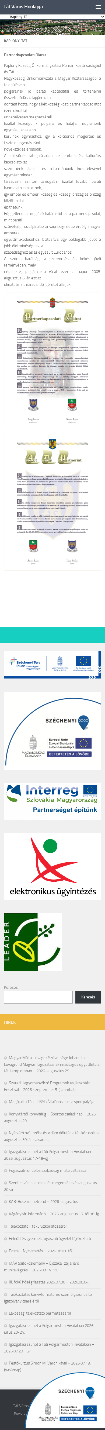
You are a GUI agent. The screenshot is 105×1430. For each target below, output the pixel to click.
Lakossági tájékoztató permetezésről (40, 1313)
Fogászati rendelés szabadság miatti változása (47, 1170)
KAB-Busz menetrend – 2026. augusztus (43, 1201)
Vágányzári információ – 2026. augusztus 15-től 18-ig (54, 1214)
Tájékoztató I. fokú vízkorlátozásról (37, 1226)
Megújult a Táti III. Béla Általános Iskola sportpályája (51, 1101)
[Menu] (98, 6)
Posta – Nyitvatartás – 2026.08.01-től (40, 1251)
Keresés (11, 987)
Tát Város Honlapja (23, 6)
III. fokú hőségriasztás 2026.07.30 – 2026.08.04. (49, 1282)
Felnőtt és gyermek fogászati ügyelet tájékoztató (50, 1238)
